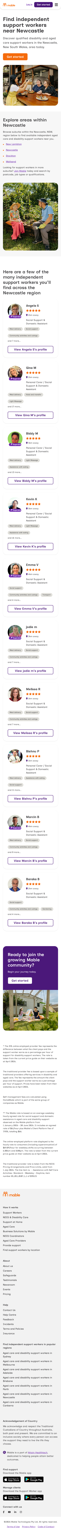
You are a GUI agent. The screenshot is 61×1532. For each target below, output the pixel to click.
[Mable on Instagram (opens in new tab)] (21, 1512)
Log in (29, 4)
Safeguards (9, 1275)
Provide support (12, 1245)
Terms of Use (13, 1526)
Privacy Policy (28, 1526)
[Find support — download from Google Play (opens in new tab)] (34, 1479)
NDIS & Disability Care (15, 1217)
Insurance (9, 1333)
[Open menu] (56, 4)
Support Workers (12, 1212)
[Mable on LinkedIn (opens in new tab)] (15, 1512)
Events (6, 1289)
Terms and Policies (13, 1328)
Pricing (7, 1294)
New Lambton (14, 144)
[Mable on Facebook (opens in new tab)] (3, 1512)
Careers (7, 1270)
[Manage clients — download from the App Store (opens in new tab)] (12, 1497)
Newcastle (12, 150)
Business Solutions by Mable (19, 1231)
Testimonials (10, 1280)
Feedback (8, 1319)
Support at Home (12, 1222)
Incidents (8, 1324)
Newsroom (9, 1284)
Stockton (11, 155)
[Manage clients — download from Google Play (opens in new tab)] (34, 1497)
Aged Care (9, 1226)
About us (8, 1266)
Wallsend (11, 161)
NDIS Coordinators (13, 1236)
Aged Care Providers (14, 1240)
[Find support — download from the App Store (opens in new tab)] (12, 1479)
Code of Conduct (46, 1526)
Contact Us (9, 1310)
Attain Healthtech (37, 1452)
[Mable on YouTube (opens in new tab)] (9, 1512)
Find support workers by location (21, 1250)
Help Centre (9, 1314)
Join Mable (20, 171)
